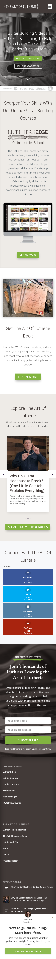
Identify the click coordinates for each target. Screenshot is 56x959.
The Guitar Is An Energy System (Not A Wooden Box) (29, 909)
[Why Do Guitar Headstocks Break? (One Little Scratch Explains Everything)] (28, 453)
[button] (52, 474)
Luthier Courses (10, 778)
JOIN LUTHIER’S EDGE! (12, 803)
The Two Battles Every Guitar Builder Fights (32, 887)
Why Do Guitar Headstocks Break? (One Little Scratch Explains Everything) (29, 899)
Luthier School (9, 772)
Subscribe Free (28, 740)
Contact (7, 854)
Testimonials (9, 790)
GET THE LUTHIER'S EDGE (28, 58)
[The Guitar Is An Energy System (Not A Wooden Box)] (6, 910)
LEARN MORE (28, 254)
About (6, 848)
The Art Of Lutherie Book (15, 836)
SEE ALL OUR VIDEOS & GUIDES (28, 527)
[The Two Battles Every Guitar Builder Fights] (6, 888)
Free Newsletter (10, 861)
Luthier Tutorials (11, 784)
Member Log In (10, 796)
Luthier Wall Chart (11, 842)
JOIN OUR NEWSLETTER (28, 66)
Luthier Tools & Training (14, 829)
